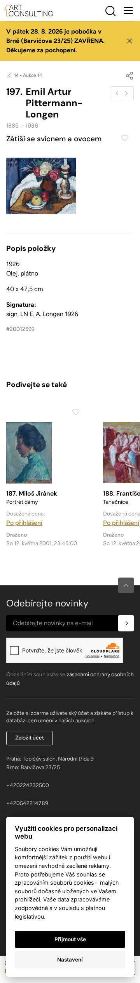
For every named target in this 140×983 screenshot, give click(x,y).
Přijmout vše (70, 939)
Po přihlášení (24, 522)
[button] (126, 585)
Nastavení (70, 959)
